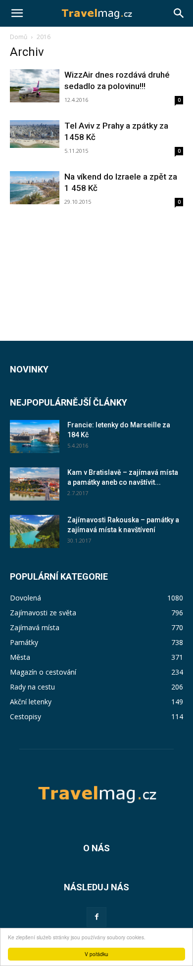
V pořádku (96, 954)
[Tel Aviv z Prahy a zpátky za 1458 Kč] (34, 134)
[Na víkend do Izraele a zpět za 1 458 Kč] (34, 187)
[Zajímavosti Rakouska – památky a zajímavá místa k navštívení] (34, 531)
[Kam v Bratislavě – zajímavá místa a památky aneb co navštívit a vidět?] (34, 484)
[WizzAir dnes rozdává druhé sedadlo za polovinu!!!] (34, 85)
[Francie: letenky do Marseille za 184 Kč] (34, 436)
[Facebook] (96, 917)
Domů (18, 37)
